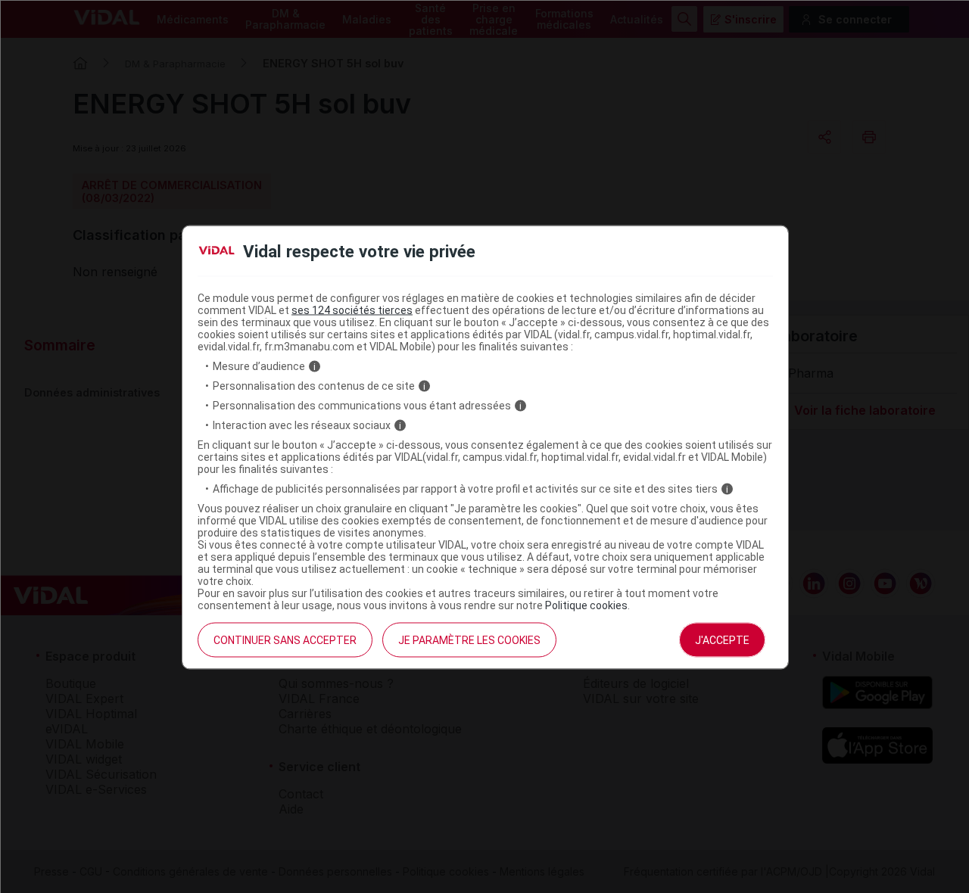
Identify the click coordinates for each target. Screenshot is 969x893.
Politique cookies (586, 605)
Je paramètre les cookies (469, 640)
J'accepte (722, 640)
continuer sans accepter (285, 640)
